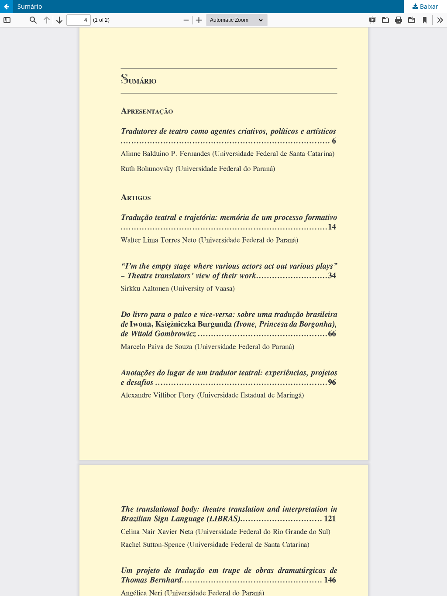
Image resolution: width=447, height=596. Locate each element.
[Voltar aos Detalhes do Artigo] (6, 6)
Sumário (29, 6)
